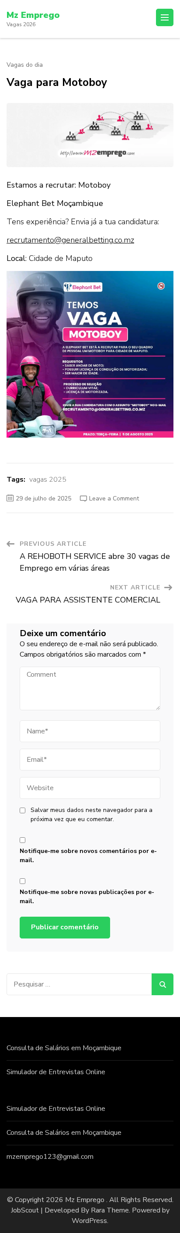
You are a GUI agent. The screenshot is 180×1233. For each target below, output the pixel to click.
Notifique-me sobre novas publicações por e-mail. (87, 896)
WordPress (89, 1221)
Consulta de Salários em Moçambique (64, 1048)
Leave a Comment (114, 498)
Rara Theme (110, 1210)
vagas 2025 (47, 479)
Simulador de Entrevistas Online (56, 1072)
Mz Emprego (33, 15)
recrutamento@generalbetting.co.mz (70, 240)
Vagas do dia (25, 65)
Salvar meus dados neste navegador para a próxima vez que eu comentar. (91, 814)
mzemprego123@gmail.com (50, 1156)
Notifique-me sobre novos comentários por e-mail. (88, 855)
